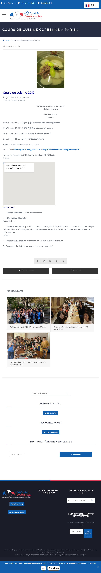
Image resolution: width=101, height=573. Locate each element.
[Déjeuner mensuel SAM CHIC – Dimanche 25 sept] (28, 310)
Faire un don (50, 413)
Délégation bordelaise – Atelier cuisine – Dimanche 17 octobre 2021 (28, 363)
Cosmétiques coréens (70, 555)
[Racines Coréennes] (26, 15)
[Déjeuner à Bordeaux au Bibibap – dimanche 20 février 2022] (72, 310)
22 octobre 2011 (8, 46)
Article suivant (75, 271)
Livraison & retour (73, 550)
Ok (43, 568)
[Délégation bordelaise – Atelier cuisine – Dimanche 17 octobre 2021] (28, 346)
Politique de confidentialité (29, 550)
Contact (51, 552)
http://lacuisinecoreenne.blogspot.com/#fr (61, 149)
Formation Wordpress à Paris (42, 555)
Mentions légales (11, 550)
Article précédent (26, 271)
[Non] (98, 567)
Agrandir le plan (8, 207)
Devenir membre (50, 432)
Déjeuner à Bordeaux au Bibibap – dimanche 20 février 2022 (71, 328)
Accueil (6, 40)
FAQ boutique (86, 550)
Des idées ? (60, 552)
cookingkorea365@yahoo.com (27, 149)
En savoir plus (54, 568)
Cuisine (17, 46)
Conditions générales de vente (53, 550)
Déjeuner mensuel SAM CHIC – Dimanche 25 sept (28, 327)
